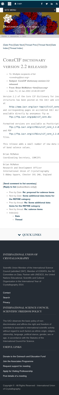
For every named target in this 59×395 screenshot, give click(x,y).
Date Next (19, 45)
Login (19, 4)
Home (4, 36)
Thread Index (16, 48)
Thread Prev (31, 45)
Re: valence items (33, 209)
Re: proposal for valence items (38, 192)
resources (14, 36)
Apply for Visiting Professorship (18, 371)
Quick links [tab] (31, 235)
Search (6, 297)
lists (24, 36)
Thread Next (44, 45)
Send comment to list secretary (20, 183)
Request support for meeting (16, 366)
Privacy (6, 302)
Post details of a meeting (15, 376)
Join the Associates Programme (18, 361)
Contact (6, 292)
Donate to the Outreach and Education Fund (24, 356)
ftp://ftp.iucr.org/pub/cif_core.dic (30, 117)
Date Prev (8, 45)
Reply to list (10, 187)
